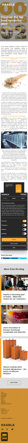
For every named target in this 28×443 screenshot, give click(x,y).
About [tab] (22, 198)
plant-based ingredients (15, 106)
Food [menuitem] (2, 399)
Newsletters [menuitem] (3, 396)
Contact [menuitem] (2, 398)
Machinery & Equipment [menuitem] (6, 403)
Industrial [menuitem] (3, 400)
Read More (14, 382)
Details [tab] (14, 198)
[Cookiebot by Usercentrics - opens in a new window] (20, 194)
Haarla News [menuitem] (4, 395)
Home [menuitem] (2, 392)
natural (19, 119)
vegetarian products (13, 63)
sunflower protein (15, 71)
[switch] (24, 225)
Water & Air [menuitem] (3, 402)
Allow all (14, 239)
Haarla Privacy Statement (6, 418)
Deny (14, 247)
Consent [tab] (5, 198)
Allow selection (14, 243)
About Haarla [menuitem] (4, 393)
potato (14, 72)
